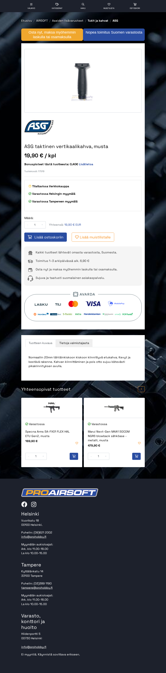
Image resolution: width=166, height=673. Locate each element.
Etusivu (26, 20)
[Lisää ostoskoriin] (74, 456)
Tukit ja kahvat (98, 20)
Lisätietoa (86, 164)
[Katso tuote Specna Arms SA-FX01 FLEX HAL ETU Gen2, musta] (51, 408)
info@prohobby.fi (33, 537)
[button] (133, 389)
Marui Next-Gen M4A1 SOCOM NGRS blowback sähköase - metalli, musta (109, 436)
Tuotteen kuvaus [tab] (40, 343)
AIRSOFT (42, 20)
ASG (115, 20)
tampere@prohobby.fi (37, 587)
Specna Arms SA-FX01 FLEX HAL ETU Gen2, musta (47, 434)
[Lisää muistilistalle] (77, 443)
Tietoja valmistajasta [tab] (74, 343)
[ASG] (39, 126)
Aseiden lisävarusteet (67, 20)
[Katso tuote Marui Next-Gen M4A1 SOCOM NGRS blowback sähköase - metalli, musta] (114, 408)
